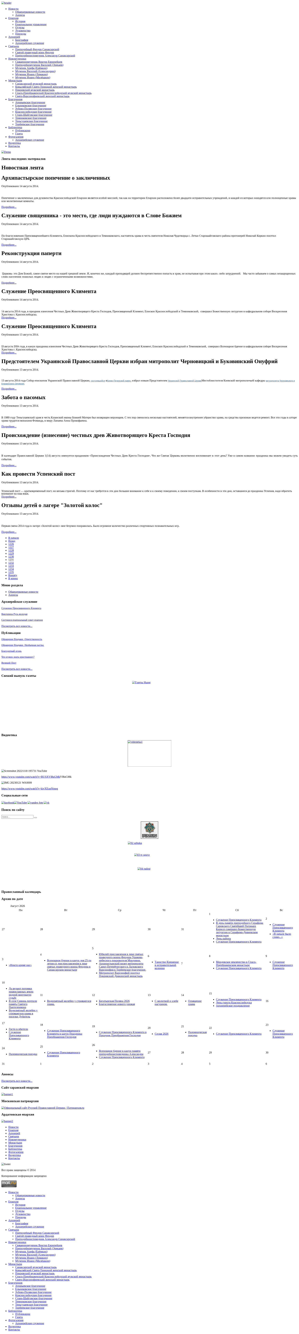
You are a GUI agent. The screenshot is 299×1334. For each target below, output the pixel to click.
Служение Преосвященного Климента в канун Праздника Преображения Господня (64, 1033)
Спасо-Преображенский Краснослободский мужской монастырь (53, 93)
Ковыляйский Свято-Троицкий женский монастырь (46, 86)
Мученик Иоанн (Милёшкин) (32, 77)
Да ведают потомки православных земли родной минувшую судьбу (21, 993)
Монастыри (15, 80)
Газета (19, 133)
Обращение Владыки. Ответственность (21, 639)
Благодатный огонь (11, 651)
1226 (11, 544)
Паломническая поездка (23, 1054)
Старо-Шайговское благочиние (33, 114)
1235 (11, 572)
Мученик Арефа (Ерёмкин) (31, 68)
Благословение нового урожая (117, 1004)
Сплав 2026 (161, 1033)
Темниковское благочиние (30, 118)
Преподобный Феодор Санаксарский (37, 49)
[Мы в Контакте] (46, 802)
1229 (11, 553)
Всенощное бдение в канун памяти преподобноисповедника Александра (121, 1052)
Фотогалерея (15, 136)
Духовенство (22, 30)
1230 (11, 556)
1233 (11, 565)
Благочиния (15, 99)
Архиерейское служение (29, 43)
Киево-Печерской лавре (119, 381)
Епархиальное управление (31, 24)
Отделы (19, 27)
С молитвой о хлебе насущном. (166, 1003)
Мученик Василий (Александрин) (35, 71)
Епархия (13, 18)
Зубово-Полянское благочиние (33, 108)
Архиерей (14, 36)
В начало (13, 537)
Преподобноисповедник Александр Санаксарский (45, 55)
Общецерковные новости (30, 11)
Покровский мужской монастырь (35, 89)
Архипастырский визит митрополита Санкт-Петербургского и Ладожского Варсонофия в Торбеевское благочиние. (122, 966)
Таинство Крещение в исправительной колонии (167, 965)
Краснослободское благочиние (33, 111)
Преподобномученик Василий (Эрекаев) (39, 64)
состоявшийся (98, 381)
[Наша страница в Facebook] (7, 802)
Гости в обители (18, 1029)
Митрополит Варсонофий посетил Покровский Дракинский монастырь (121, 974)
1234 (11, 569)
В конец (13, 578)
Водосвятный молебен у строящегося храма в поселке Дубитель (23, 1013)
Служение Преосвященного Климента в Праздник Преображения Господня (123, 1034)
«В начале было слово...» (282, 935)
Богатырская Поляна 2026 (114, 1001)
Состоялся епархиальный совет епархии (22, 620)
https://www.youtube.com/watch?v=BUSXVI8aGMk (30, 776)
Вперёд (12, 575)
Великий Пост (8, 663)
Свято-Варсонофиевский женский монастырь (42, 96)
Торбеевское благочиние (29, 124)
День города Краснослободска (234, 1002)
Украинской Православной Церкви (185, 381)
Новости (13, 8)
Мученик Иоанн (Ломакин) (31, 74)
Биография (21, 39)
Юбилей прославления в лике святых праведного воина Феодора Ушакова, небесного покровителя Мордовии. (121, 957)
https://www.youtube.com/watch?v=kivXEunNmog (29, 788)
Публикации (22, 130)
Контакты (14, 146)
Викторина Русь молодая (14, 614)
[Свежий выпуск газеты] (149, 705)
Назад (11, 540)
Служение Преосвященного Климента (21, 608)
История (20, 21)
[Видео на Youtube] (20, 802)
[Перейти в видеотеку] (149, 753)
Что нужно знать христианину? (17, 657)
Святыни (13, 46)
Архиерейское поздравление (233, 1005)
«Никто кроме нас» (20, 965)
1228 (11, 550)
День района (223, 938)
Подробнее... (8, 206)
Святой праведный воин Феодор (34, 52)
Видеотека (14, 142)
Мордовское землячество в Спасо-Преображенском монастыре (236, 963)
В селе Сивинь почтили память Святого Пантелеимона (23, 1004)
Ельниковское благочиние (30, 105)
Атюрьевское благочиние (30, 102)
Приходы (20, 33)
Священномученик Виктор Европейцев (38, 61)
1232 (11, 562)
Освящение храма (195, 1003)
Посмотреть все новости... (16, 626)
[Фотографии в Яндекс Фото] (35, 802)
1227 (11, 547)
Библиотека (15, 127)
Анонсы (20, 15)
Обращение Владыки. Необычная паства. (22, 645)
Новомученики (17, 58)
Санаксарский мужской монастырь (36, 83)
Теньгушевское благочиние (31, 121)
